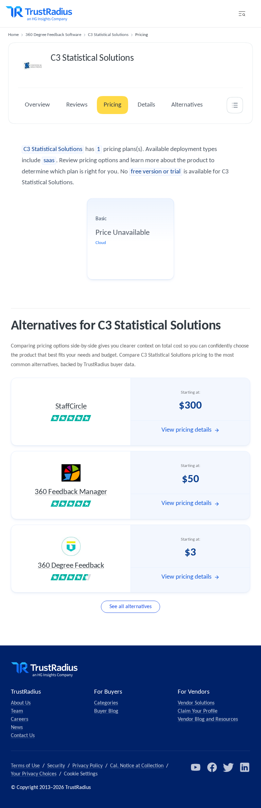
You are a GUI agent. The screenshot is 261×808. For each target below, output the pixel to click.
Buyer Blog (106, 711)
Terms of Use (25, 766)
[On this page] (235, 105)
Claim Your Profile (198, 711)
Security (56, 766)
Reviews (76, 105)
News (17, 727)
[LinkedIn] (244, 767)
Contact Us (23, 735)
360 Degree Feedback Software (53, 35)
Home (13, 35)
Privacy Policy (87, 766)
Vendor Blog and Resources (208, 719)
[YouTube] (195, 767)
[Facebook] (212, 767)
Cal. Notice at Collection (136, 766)
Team (17, 711)
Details (146, 105)
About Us (21, 703)
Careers (19, 719)
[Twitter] (228, 767)
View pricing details (186, 430)
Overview (37, 105)
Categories (106, 703)
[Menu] (242, 13)
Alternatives (187, 105)
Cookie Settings (81, 774)
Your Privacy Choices (33, 774)
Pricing (112, 105)
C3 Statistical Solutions (108, 35)
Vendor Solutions (196, 703)
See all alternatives (130, 606)
